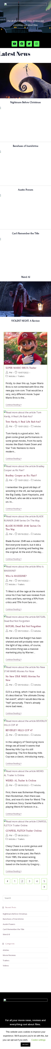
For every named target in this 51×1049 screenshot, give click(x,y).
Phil (10, 372)
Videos (6, 965)
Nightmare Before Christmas (25, 102)
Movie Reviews (9, 955)
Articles (12, 376)
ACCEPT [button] (25, 1044)
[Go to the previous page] (7, 881)
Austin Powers (25, 189)
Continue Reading (13, 405)
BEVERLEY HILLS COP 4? (19, 730)
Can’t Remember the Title (25, 233)
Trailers (21, 376)
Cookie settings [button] (38, 1040)
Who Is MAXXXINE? (16, 576)
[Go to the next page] (44, 887)
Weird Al (25, 277)
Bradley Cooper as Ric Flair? (21, 475)
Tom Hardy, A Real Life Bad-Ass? (23, 421)
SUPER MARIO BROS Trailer (21, 367)
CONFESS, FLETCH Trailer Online (24, 830)
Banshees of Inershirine (25, 145)
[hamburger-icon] (48, 37)
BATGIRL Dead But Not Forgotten (23, 626)
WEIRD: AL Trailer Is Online (21, 780)
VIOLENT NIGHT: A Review (25, 320)
